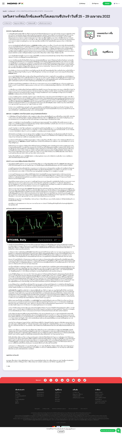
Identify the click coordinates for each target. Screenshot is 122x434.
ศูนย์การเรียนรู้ (98, 392)
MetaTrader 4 (40, 394)
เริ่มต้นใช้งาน (98, 399)
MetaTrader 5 (40, 396)
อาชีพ (16, 401)
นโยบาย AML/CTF (84, 408)
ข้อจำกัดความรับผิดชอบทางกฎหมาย (59, 408)
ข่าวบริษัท (17, 394)
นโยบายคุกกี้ (69, 429)
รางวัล (16, 397)
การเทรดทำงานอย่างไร (101, 401)
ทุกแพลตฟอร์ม (40, 392)
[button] (3, 3)
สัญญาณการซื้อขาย (19, 23)
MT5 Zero (57, 396)
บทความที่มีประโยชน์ (100, 397)
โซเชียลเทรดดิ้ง (31, 23)
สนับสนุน (83, 3)
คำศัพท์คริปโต (98, 396)
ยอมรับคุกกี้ (61, 431)
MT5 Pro (57, 394)
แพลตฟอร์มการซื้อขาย (105, 34)
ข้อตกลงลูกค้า (37, 408)
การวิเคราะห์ (11, 11)
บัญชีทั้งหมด (58, 392)
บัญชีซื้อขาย (108, 52)
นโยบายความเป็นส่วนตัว (73, 408)
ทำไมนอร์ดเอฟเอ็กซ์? (20, 396)
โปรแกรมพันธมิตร (19, 399)
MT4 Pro (57, 397)
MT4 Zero (57, 399)
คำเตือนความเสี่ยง (46, 408)
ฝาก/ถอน (57, 401)
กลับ (9, 366)
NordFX (5, 11)
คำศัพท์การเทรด (99, 394)
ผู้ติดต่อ (17, 403)
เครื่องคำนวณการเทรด (44, 23)
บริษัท (16, 392)
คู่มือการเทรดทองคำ (100, 403)
